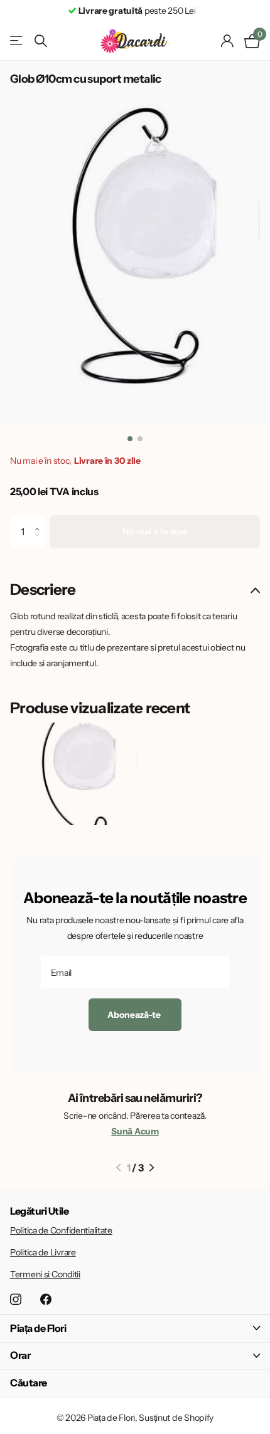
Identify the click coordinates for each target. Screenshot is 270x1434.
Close (135, 1328)
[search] (41, 41)
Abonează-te (134, 1014)
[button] (40, 520)
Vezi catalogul (17, 41)
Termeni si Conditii (45, 1274)
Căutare (28, 1382)
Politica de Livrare (43, 1252)
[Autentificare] (227, 41)
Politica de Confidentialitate (61, 1230)
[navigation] (130, 439)
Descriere (43, 589)
